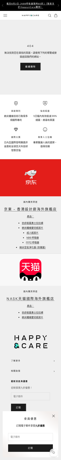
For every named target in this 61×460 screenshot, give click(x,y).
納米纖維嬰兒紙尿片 (32, 227)
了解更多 (16, 360)
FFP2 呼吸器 (32, 242)
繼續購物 (30, 66)
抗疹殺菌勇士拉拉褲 (32, 223)
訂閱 (30, 448)
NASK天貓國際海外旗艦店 (30, 299)
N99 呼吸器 (32, 237)
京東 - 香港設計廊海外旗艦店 (30, 209)
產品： (30, 216)
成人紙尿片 (32, 232)
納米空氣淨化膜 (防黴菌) (32, 247)
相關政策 (16, 371)
